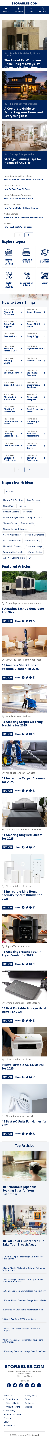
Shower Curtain (10, 523)
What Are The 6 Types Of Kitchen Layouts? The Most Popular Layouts (24, 217)
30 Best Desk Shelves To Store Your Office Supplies (21, 1329)
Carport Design (35, 552)
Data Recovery (33, 500)
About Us (8, 1395)
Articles (27, 716)
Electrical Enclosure (12, 540)
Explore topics (13, 241)
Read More (7, 620)
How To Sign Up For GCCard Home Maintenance (20, 208)
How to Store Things (18, 302)
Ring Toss (22, 506)
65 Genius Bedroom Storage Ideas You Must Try (24, 1291)
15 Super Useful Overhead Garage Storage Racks (24, 1300)
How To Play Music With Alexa (18, 198)
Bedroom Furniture (31, 829)
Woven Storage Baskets (13, 517)
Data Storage (33, 1003)
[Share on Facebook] (23, 620)
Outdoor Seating (32, 540)
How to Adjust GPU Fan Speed (18, 227)
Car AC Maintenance (12, 535)
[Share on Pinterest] (30, 620)
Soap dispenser (35, 517)
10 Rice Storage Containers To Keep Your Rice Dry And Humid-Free (23, 1280)
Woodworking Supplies (13, 552)
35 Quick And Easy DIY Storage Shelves (20, 1319)
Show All (10, 491)
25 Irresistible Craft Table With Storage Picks (23, 1310)
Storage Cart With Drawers (15, 529)
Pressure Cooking (11, 512)
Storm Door (8, 506)
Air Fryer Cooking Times (14, 558)
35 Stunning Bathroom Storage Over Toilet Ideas (24, 1351)
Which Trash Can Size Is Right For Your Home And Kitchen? (23, 1341)
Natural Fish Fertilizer (13, 500)
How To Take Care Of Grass (17, 189)
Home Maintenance (30, 603)
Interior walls (27, 523)
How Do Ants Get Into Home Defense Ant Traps (24, 180)
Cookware (27, 512)
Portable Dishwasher (34, 535)
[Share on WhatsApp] (34, 620)
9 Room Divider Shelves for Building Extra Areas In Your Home (24, 1269)
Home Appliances (32, 659)
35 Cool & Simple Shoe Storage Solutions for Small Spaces (23, 1258)
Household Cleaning (12, 546)
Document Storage (34, 546)
